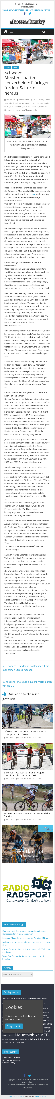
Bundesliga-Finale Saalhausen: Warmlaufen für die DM (27, 683)
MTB (25, 106)
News (8, 67)
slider (15, 67)
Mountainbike (17, 106)
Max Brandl (45, 1031)
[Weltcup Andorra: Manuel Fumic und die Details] (27, 785)
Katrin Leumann (25, 103)
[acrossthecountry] (27, 19)
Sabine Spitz (36, 1039)
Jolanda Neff (13, 103)
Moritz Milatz (8, 1035)
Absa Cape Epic (7, 999)
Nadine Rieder (8, 1039)
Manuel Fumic (44, 1023)
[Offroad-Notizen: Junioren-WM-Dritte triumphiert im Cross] (27, 705)
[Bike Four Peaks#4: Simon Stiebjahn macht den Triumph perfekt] (27, 744)
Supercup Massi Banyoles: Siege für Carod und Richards (26, 938)
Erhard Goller (24, 100)
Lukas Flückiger (37, 103)
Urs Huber (20, 1042)
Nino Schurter (33, 106)
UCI (14, 1043)
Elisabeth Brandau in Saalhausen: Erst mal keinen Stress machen (25, 667)
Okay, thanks (14, 1026)
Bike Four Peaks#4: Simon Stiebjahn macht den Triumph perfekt (24, 774)
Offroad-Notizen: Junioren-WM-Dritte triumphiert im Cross (25, 733)
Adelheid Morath (22, 998)
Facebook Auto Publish (17, 1096)
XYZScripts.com (40, 1096)
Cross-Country (38, 100)
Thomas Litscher (31, 110)
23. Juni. (32, 194)
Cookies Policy (8, 1062)
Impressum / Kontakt (11, 1057)
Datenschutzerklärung (11, 1060)
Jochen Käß (44, 1017)
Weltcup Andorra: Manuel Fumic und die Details (27, 815)
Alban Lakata (36, 998)
